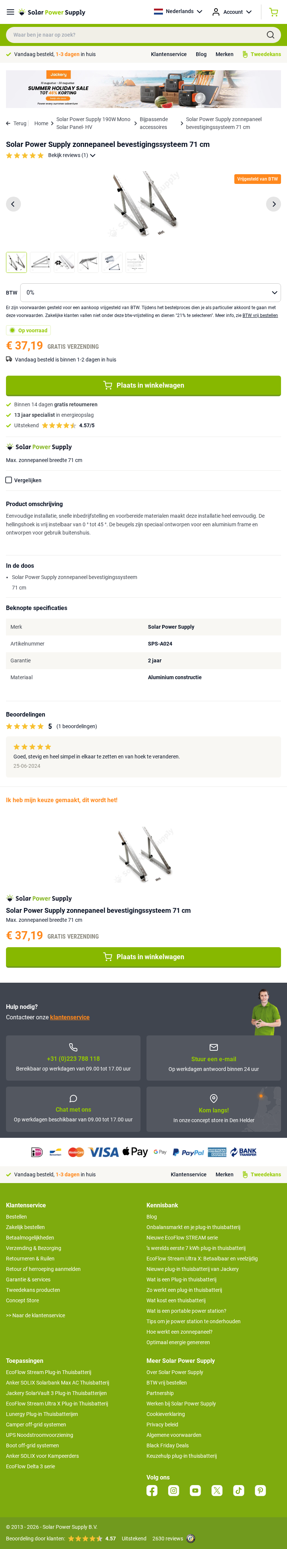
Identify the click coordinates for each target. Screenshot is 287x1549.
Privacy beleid (162, 1425)
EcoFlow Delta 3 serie (30, 1466)
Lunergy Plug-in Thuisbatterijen (42, 1414)
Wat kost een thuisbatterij (176, 1300)
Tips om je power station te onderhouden (193, 1321)
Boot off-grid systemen (32, 1445)
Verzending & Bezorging (33, 1248)
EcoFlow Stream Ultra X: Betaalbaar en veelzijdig (202, 1259)
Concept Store (22, 1300)
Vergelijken (27, 480)
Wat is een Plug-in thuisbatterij (181, 1279)
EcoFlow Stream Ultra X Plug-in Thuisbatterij (57, 1404)
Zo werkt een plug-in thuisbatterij (184, 1290)
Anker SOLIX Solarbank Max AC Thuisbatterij (57, 1383)
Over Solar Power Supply (174, 1372)
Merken (225, 54)
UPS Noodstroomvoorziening (39, 1435)
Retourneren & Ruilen (30, 1259)
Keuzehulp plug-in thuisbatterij (181, 1456)
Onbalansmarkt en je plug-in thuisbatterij (193, 1227)
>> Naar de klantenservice (35, 1315)
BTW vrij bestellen (260, 315)
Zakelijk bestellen (25, 1227)
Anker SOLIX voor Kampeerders (42, 1456)
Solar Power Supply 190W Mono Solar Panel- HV (93, 123)
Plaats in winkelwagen (150, 385)
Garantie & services (28, 1279)
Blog (201, 54)
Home (41, 123)
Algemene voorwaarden (173, 1435)
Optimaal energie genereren (178, 1342)
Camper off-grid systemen (36, 1425)
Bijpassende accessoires (154, 123)
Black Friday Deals (167, 1445)
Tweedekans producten (33, 1290)
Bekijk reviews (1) (68, 155)
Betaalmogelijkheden (30, 1238)
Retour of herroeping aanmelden (43, 1269)
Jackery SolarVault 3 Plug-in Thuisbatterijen (56, 1393)
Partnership (160, 1393)
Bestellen (16, 1217)
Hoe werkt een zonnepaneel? (179, 1332)
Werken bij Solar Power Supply (181, 1404)
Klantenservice (169, 54)
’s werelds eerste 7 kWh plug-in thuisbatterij (196, 1248)
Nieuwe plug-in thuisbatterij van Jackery (192, 1269)
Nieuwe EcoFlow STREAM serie (182, 1238)
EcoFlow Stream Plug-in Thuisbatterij (48, 1372)
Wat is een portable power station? (186, 1311)
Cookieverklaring (165, 1414)
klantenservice (70, 1017)
